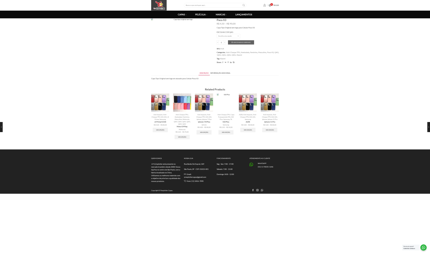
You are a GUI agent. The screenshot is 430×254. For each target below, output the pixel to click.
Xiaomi (239, 55)
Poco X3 (270, 52)
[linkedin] (230, 62)
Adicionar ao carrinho (242, 42)
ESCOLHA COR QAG (225, 32)
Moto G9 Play (182, 126)
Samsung (163, 119)
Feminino (253, 52)
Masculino (262, 52)
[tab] (204, 73)
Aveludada (245, 52)
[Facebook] (222, 62)
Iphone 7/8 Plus (204, 122)
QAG (276, 52)
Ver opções (160, 130)
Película (200, 14)
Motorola (186, 119)
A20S (241, 115)
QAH (175, 122)
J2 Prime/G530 (160, 122)
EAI (162, 117)
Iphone (199, 119)
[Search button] (244, 5)
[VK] (225, 62)
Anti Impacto (158, 115)
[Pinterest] (228, 62)
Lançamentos (243, 14)
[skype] (233, 62)
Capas (181, 14)
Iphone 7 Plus (207, 119)
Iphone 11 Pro (272, 119)
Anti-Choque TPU (233, 52)
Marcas (220, 14)
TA (231, 119)
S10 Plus (226, 122)
